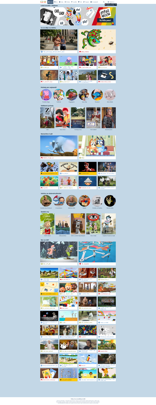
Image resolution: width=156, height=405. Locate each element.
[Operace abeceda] (78, 16)
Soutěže (75, 2)
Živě (81, 2)
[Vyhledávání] (104, 2)
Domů (51, 2)
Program (87, 2)
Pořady (68, 2)
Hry (57, 2)
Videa (62, 2)
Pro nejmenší (95, 2)
